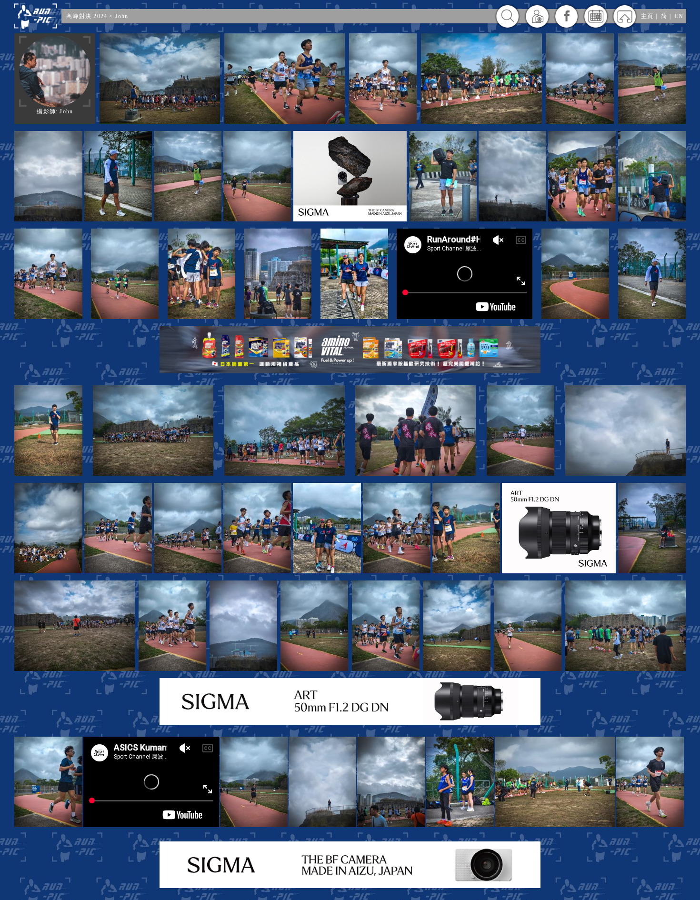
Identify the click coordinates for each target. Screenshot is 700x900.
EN (679, 16)
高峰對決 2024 (86, 16)
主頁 (647, 16)
